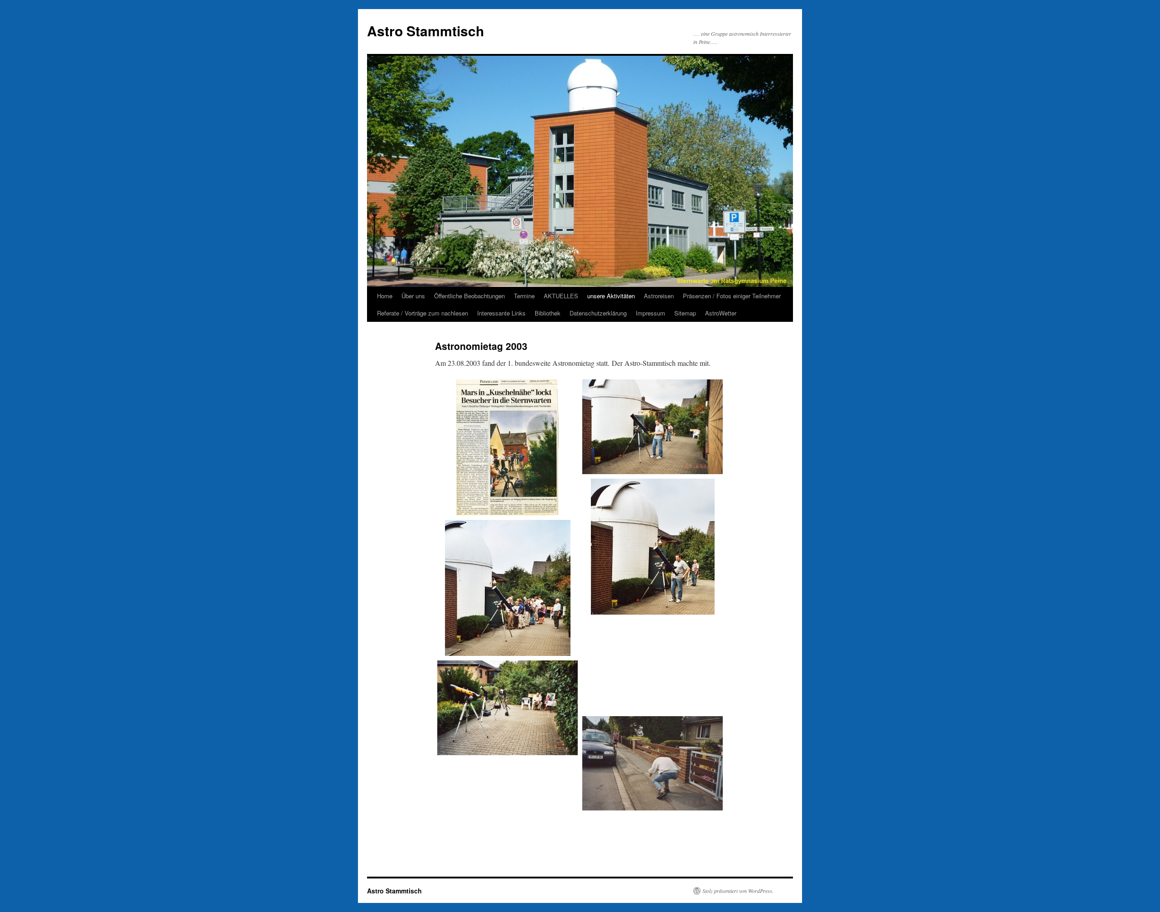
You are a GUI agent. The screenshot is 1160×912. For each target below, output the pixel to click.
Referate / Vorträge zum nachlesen (422, 313)
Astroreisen (659, 295)
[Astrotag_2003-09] (507, 782)
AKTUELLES (561, 295)
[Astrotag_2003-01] (507, 447)
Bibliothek (548, 313)
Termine (524, 295)
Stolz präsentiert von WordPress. (737, 890)
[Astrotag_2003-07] (652, 690)
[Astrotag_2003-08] (652, 763)
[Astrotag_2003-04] (507, 588)
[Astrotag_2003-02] (652, 426)
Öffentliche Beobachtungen (469, 295)
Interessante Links (501, 313)
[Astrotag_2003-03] (652, 547)
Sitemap (685, 313)
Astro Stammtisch (425, 30)
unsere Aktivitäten (611, 295)
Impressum (650, 313)
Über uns (413, 295)
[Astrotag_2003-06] (507, 707)
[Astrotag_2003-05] (652, 641)
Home (384, 295)
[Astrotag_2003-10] (507, 830)
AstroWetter (720, 313)
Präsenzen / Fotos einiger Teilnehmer (732, 295)
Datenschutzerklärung (598, 313)
